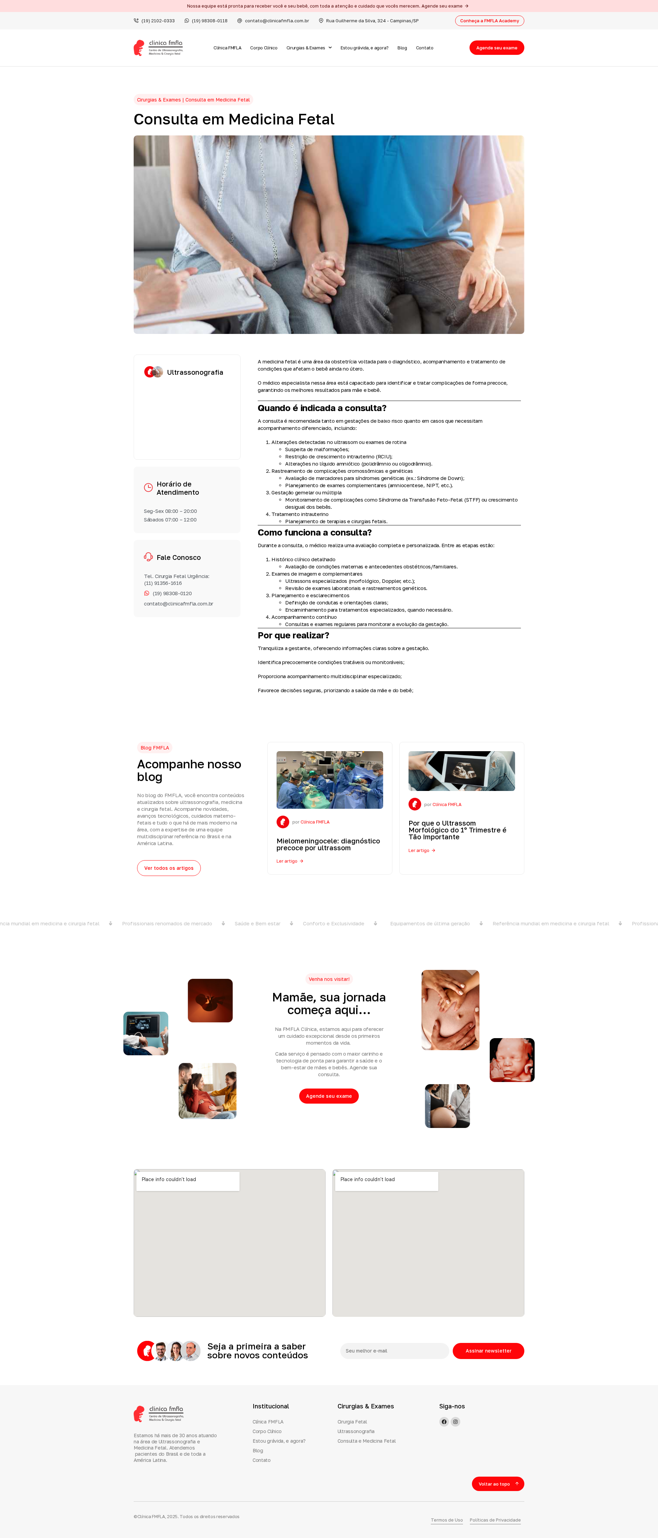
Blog (402, 47)
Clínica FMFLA (227, 47)
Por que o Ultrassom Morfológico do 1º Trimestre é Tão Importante (458, 830)
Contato (425, 47)
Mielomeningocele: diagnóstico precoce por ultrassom (328, 844)
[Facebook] (444, 1422)
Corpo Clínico (263, 47)
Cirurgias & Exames (306, 47)
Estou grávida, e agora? (365, 47)
